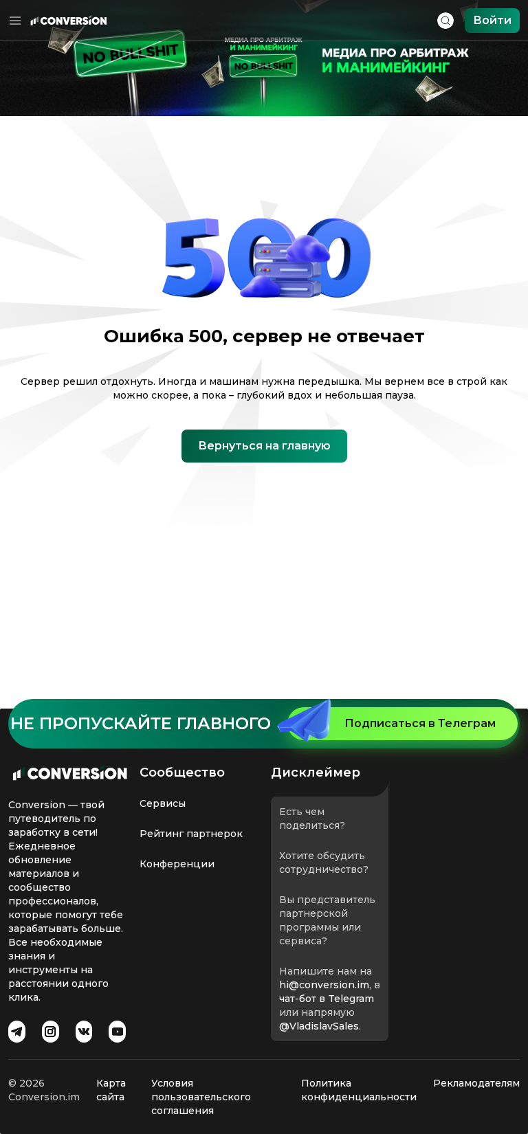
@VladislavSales (319, 1026)
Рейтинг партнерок (191, 833)
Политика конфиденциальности (359, 1090)
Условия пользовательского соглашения (201, 1097)
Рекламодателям (476, 1083)
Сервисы (163, 803)
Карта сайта (111, 1090)
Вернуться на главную (264, 445)
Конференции (177, 864)
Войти (492, 20)
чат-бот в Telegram (326, 998)
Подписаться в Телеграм (420, 723)
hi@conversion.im (324, 985)
